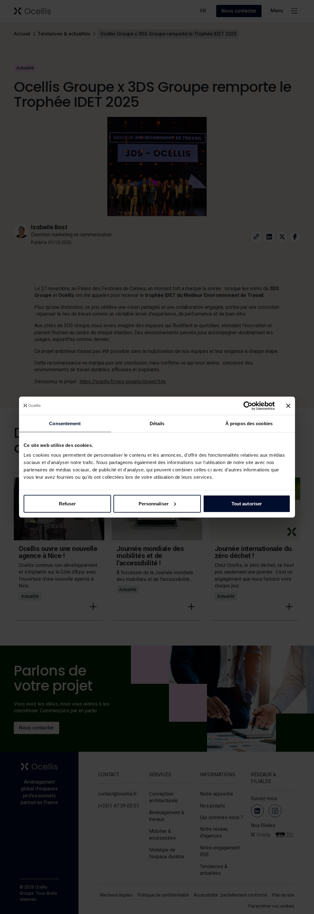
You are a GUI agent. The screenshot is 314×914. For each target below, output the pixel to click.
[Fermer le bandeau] (288, 406)
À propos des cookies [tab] (249, 423)
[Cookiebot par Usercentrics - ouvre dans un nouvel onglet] (248, 405)
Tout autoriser (247, 503)
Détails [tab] (157, 423)
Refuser (67, 503)
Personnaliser (154, 503)
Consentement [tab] (65, 423)
